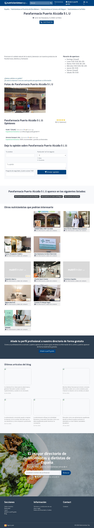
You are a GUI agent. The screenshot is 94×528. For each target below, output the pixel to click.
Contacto (65, 506)
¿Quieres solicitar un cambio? (13, 78)
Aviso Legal (37, 508)
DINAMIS (7, 328)
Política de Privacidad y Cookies (43, 510)
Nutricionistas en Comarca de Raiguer (53, 9)
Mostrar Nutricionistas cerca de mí (47, 477)
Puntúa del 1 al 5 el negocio (45, 152)
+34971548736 (47, 22)
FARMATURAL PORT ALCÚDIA (43, 229)
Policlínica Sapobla (70, 279)
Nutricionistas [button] (58, 2)
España (6, 9)
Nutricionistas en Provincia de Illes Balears (25, 9)
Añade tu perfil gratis (72, 3)
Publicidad (7, 508)
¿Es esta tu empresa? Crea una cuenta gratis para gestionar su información (27, 80)
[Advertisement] (69, 40)
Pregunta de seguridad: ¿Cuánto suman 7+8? (20, 171)
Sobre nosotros (8, 506)
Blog (5, 513)
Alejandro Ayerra (10, 279)
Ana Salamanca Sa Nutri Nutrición (45, 254)
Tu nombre (9, 152)
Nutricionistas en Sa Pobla (76, 9)
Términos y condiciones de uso (43, 506)
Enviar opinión (53, 172)
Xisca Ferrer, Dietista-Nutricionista (75, 229)
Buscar (66, 473)
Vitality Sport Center (41, 279)
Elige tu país (10, 525)
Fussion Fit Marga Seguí (42, 302)
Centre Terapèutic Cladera (13, 254)
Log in (85, 3)
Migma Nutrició (10, 302)
